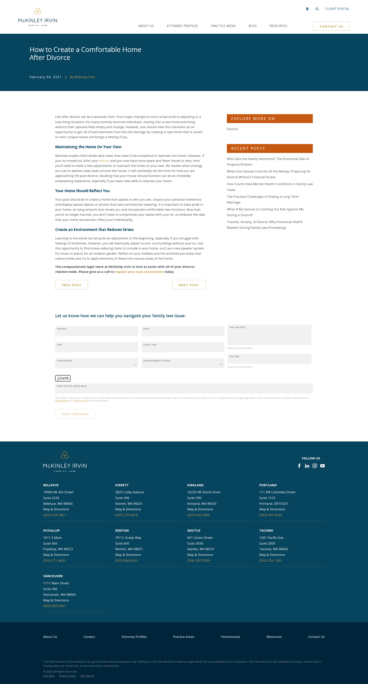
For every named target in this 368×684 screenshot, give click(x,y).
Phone (146, 329)
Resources (274, 636)
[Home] (37, 17)
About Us (50, 636)
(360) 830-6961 (54, 606)
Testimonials (230, 636)
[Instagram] (315, 466)
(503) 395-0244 (270, 515)
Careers (89, 636)
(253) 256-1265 (270, 560)
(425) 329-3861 (54, 515)
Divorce (232, 129)
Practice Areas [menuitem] (223, 26)
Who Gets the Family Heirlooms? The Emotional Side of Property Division (268, 162)
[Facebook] (299, 466)
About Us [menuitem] (146, 26)
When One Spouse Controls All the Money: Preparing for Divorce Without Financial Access (269, 174)
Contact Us (331, 26)
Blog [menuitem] (253, 26)
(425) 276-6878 (126, 515)
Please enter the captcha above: (72, 386)
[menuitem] (49, 676)
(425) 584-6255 (126, 560)
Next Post (189, 285)
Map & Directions (56, 509)
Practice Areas (183, 636)
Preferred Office (64, 361)
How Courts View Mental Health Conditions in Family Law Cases (270, 187)
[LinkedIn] (307, 466)
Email (59, 345)
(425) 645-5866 (198, 515)
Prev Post (72, 285)
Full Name (61, 329)
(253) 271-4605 (54, 560)
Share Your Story (237, 327)
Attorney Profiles (134, 636)
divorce (104, 160)
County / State (150, 345)
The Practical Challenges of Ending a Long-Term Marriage (263, 199)
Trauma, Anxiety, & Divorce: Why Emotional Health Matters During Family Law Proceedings (265, 225)
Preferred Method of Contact (156, 361)
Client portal (337, 9)
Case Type (234, 356)
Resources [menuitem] (278, 26)
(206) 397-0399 (198, 560)
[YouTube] (322, 466)
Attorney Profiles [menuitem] (182, 26)
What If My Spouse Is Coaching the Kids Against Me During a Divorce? (265, 212)
